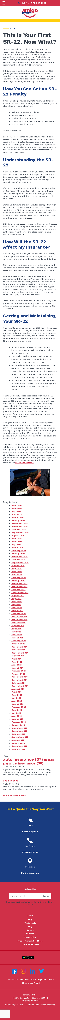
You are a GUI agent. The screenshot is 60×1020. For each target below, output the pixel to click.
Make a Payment (38, 979)
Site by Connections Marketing (41, 1005)
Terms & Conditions (30, 944)
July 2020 (16, 692)
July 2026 (16, 505)
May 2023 (16, 604)
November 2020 (19, 680)
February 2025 (18, 550)
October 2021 (18, 650)
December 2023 (19, 583)
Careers (30, 930)
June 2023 (16, 602)
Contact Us (13, 979)
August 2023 (17, 595)
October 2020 (18, 683)
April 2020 (16, 701)
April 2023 (16, 608)
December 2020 (19, 677)
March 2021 (17, 668)
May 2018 (16, 713)
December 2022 (19, 617)
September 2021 (19, 653)
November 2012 (19, 746)
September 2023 (19, 592)
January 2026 (18, 520)
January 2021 (18, 674)
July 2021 (16, 659)
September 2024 (20, 562)
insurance (31, 763)
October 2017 (18, 734)
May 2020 (16, 698)
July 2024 (16, 568)
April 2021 (16, 665)
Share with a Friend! (31, 983)
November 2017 (19, 731)
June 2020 (16, 695)
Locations (24, 979)
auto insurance (23, 759)
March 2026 (17, 517)
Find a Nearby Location (14, 795)
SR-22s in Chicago (24, 463)
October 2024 (18, 559)
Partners (30, 934)
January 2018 (18, 725)
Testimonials (30, 923)
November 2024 (19, 556)
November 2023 (19, 586)
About (30, 916)
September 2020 (20, 686)
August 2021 (17, 656)
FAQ (30, 919)
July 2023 (16, 598)
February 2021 (18, 671)
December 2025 (19, 523)
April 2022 (16, 635)
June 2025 (16, 541)
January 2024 (18, 580)
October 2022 (18, 623)
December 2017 (19, 728)
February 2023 (18, 614)
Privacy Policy (30, 937)
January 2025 (18, 553)
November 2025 (19, 526)
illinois (13, 764)
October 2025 (18, 529)
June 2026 (16, 508)
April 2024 (16, 574)
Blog (30, 926)
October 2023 (18, 589)
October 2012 (18, 749)
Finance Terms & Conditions (30, 941)
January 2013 (18, 743)
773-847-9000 (38, 3)
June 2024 (16, 571)
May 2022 (16, 632)
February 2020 (18, 707)
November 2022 (19, 620)
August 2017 (17, 740)
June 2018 (16, 710)
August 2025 (17, 535)
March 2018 (17, 719)
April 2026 (16, 514)
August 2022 (17, 626)
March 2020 (17, 704)
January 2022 (18, 644)
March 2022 (17, 638)
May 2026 (16, 511)
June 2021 (16, 662)
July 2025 (16, 538)
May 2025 (16, 544)
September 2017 (19, 737)
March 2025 (17, 547)
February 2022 (18, 641)
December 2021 (19, 647)
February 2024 (18, 577)
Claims (51, 979)
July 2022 (16, 629)
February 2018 (18, 722)
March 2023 (17, 610)
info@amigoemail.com (30, 1000)
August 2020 (18, 689)
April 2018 (16, 716)
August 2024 (18, 565)
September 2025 (19, 532)
